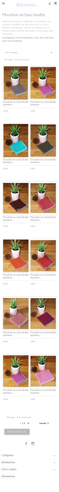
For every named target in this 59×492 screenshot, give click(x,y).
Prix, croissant (29, 52)
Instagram (33, 443)
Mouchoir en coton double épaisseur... (16, 103)
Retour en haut (17, 432)
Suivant (44, 423)
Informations (8, 476)
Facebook (26, 443)
